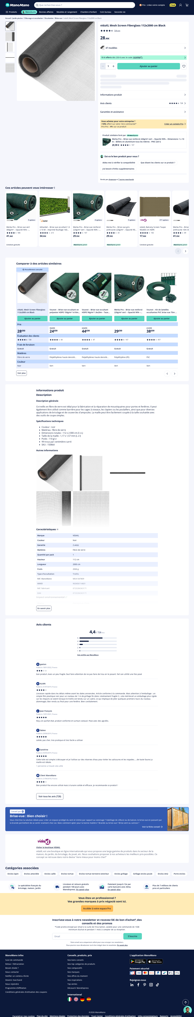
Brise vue (58, 18)
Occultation (49, 18)
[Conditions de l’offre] (185, 57)
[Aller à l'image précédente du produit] (22, 61)
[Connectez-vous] (180, 5)
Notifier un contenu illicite (17, 976)
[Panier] (187, 5)
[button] (143, 140)
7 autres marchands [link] (126, 179)
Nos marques (73, 972)
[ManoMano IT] (69, 999)
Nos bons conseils (75, 960)
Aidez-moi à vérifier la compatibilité (119, 162)
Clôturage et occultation (33, 18)
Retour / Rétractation (14, 964)
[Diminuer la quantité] (103, 66)
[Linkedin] (132, 985)
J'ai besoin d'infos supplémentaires (118, 168)
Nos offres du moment (77, 976)
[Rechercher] (37, 5)
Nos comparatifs (74, 968)
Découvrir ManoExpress (78, 988)
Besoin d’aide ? (12, 968)
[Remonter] (185, 1002)
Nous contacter (12, 972)
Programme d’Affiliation (15, 988)
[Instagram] (151, 985)
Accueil (8, 18)
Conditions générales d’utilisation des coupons (26, 992)
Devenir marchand (13, 980)
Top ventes (72, 984)
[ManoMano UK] (76, 999)
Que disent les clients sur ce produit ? (158, 162)
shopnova (112, 179)
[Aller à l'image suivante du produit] (90, 61)
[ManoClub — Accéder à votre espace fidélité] (173, 5)
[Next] (174, 373)
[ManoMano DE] (82, 999)
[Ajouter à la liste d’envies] (184, 66)
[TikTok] (157, 985)
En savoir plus (122, 945)
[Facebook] (138, 985)
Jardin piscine (17, 18)
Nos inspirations (74, 980)
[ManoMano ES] (89, 999)
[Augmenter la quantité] (113, 66)
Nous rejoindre (12, 984)
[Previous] (167, 373)
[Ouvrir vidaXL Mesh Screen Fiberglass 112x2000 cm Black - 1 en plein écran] (56, 61)
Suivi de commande (14, 960)
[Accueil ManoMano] (17, 5)
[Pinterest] (145, 985)
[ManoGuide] (187, 1010)
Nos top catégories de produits (81, 964)
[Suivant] (185, 251)
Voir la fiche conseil (151, 827)
